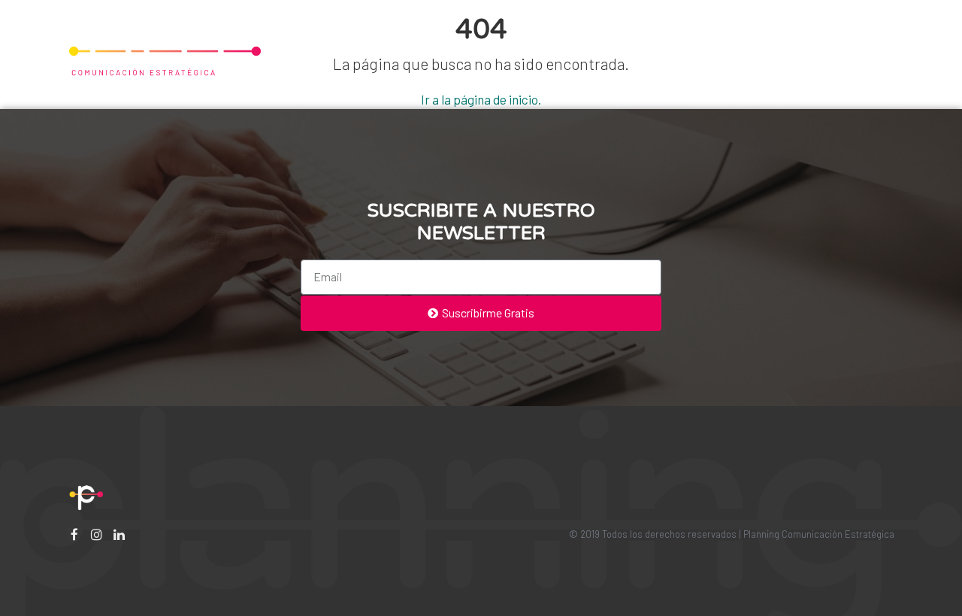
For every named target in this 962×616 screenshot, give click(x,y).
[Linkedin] (119, 534)
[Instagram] (96, 534)
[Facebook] (74, 534)
